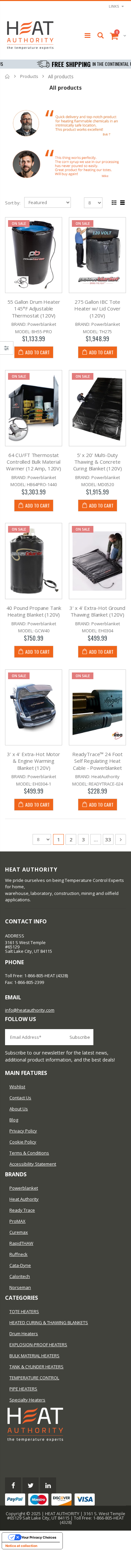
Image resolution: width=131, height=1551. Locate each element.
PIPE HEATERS (23, 1389)
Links (114, 6)
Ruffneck (18, 1254)
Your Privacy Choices (38, 1537)
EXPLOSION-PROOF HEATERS (38, 1345)
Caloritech (19, 1276)
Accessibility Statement (32, 1164)
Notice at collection (21, 1546)
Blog (13, 1120)
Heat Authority (24, 1199)
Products (29, 76)
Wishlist (17, 1087)
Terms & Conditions (29, 1153)
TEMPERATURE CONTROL (34, 1378)
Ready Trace (22, 1210)
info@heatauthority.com (29, 1010)
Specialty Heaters (27, 1400)
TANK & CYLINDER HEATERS (36, 1367)
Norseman (20, 1287)
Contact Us (20, 1098)
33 (108, 839)
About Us (18, 1109)
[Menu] (87, 35)
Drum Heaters (23, 1334)
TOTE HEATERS (24, 1311)
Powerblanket (23, 1188)
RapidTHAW (21, 1243)
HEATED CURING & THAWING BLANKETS (48, 1322)
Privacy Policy (23, 1131)
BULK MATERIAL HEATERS (34, 1356)
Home (7, 76)
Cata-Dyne (20, 1265)
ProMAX (17, 1221)
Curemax (18, 1232)
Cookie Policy (22, 1142)
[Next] (120, 839)
